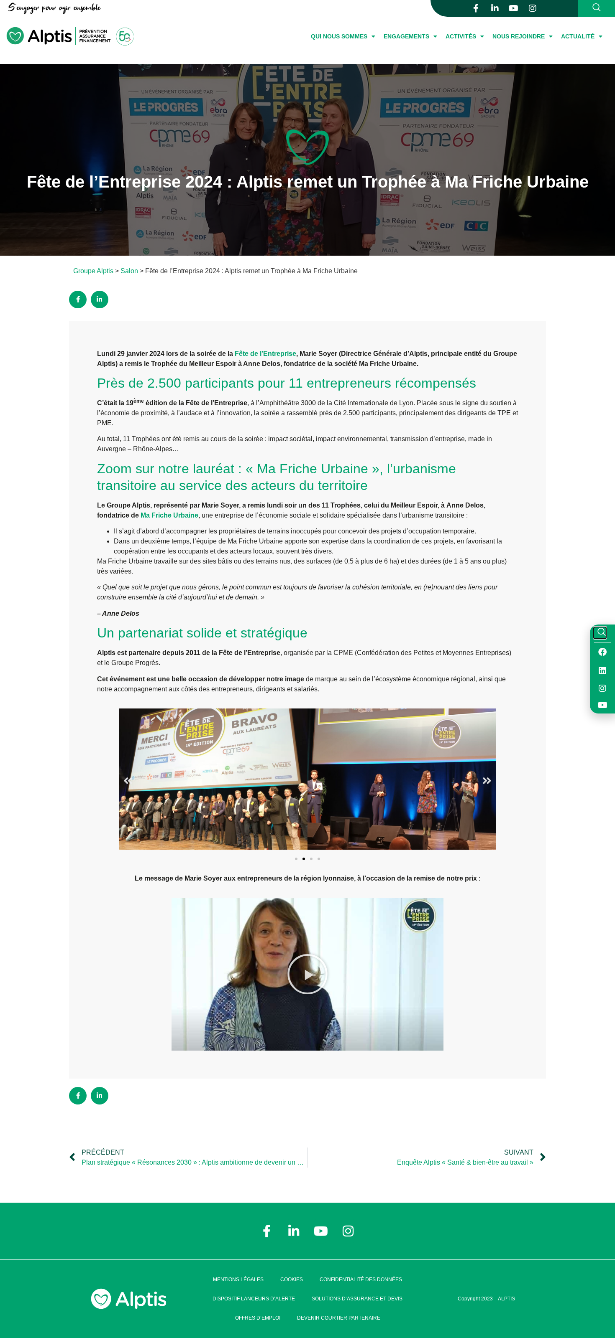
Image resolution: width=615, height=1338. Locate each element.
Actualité (577, 36)
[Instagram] (532, 8)
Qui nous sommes (339, 36)
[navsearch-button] (595, 8)
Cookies (291, 1279)
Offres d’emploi (257, 1318)
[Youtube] (513, 8)
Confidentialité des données (361, 1279)
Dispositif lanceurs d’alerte (254, 1299)
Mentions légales (238, 1279)
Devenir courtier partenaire (338, 1318)
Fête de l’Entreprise (265, 353)
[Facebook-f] (476, 8)
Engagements (406, 36)
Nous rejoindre (518, 36)
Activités (461, 36)
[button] (128, 780)
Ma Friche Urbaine (169, 515)
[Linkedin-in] (495, 8)
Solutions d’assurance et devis (357, 1299)
